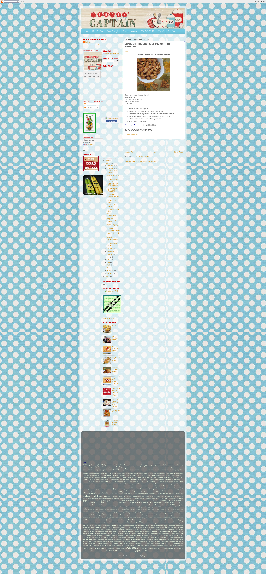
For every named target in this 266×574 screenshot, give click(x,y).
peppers (125, 521)
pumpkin (100, 527)
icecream (108, 507)
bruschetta (118, 473)
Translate (90, 144)
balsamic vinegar (167, 467)
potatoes (115, 525)
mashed (98, 513)
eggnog (103, 492)
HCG (100, 505)
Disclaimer (171, 31)
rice (96, 531)
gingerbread (98, 500)
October (110, 249)
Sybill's (140, 541)
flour (124, 496)
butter (136, 473)
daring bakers (141, 488)
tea (172, 541)
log (175, 509)
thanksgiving (100, 543)
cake (175, 473)
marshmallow (179, 511)
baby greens (121, 467)
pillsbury (180, 521)
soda (169, 535)
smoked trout (132, 535)
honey (174, 505)
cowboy (170, 484)
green (117, 502)
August (109, 254)
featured (127, 493)
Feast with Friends (116, 493)
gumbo (176, 502)
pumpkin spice (118, 527)
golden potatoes (140, 500)
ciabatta (85, 481)
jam (131, 507)
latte (111, 509)
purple (130, 527)
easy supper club (164, 490)
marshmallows (86, 513)
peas (91, 521)
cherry (151, 477)
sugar (161, 539)
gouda (168, 501)
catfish (181, 475)
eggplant (108, 491)
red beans (85, 529)
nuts (173, 515)
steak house (96, 539)
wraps (129, 551)
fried (115, 498)
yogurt (137, 551)
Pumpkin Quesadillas (111, 214)
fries (129, 498)
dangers (134, 488)
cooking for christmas (134, 484)
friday (112, 498)
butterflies (141, 473)
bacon (128, 467)
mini (84, 515)
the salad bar (107, 543)
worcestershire (104, 550)
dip (114, 490)
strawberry (136, 539)
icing (112, 507)
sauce (170, 531)
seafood (107, 533)
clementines (130, 482)
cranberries (86, 486)
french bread (98, 498)
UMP (116, 545)
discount (117, 490)
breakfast (85, 473)
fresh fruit (107, 498)
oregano (147, 517)
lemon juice (130, 509)
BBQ (117, 469)
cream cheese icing (109, 486)
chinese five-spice (117, 479)
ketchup (168, 507)
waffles (93, 548)
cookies (119, 484)
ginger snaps (91, 500)
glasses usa (116, 500)
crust (99, 488)
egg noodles (89, 492)
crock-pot (174, 486)
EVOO (156, 491)
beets (137, 469)
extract (166, 491)
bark (94, 469)
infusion (120, 507)
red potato (121, 529)
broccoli (93, 473)
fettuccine (158, 493)
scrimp (98, 533)
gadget (153, 498)
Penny (108, 521)
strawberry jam (144, 539)
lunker (90, 511)
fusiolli (149, 498)
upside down (121, 545)
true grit (99, 545)
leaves (117, 509)
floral (116, 496)
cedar (101, 477)
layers (113, 509)
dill (108, 490)
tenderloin (86, 543)
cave (90, 477)
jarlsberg (137, 507)
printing (181, 525)
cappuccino (129, 475)
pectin (100, 521)
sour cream (179, 535)
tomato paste (160, 543)
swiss (136, 541)
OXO (151, 517)
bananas (89, 469)
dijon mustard (102, 490)
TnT (143, 543)
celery (105, 477)
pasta (134, 519)
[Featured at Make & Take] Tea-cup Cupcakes (116, 392)
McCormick (117, 513)
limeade (157, 509)
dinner (111, 490)
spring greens (150, 537)
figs (162, 493)
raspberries (159, 527)
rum (141, 531)
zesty (153, 551)
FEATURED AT (147, 31)
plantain (141, 523)
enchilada (139, 492)
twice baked (112, 545)
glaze (121, 501)
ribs (93, 531)
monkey (120, 515)
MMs (104, 515)
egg (84, 492)
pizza (137, 523)
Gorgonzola (163, 501)
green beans (122, 502)
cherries (146, 477)
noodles (164, 515)
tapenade (159, 541)
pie (159, 521)
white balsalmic (153, 548)
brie (90, 473)
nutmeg (169, 515)
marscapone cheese (169, 511)
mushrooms (151, 515)
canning (116, 475)
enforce (145, 491)
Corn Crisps (115, 326)
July (108, 257)
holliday (163, 505)
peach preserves (155, 519)
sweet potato (106, 541)
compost (98, 484)
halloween (94, 505)
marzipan (93, 513)
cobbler (148, 481)
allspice (105, 465)
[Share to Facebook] (153, 125)
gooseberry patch (154, 500)
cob (145, 481)
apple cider (158, 465)
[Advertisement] (153, 145)
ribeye (90, 531)
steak (91, 539)
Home (85, 31)
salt (166, 531)
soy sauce (99, 537)
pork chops (90, 525)
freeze (89, 498)
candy (92, 475)
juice (151, 507)
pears (87, 521)
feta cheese (152, 493)
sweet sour (113, 541)
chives (127, 479)
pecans (96, 521)
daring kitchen (150, 488)
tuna (103, 545)
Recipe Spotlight (112, 31)
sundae (181, 539)
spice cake (124, 537)
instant (124, 507)
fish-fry (179, 493)
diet (97, 490)
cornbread (165, 484)
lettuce (149, 509)
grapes (103, 502)
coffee (181, 482)
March (109, 268)
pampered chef (167, 517)
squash (165, 537)
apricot (174, 465)
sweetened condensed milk (123, 541)
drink (142, 490)
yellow (133, 550)
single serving (87, 535)
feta (147, 493)
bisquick (166, 469)
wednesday (133, 548)
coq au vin (144, 484)
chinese (110, 479)
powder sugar (137, 525)
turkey (106, 545)
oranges (141, 517)
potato (109, 525)
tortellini (181, 543)
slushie (113, 535)
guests (163, 502)
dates (175, 488)
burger (131, 473)
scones (93, 533)
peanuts (180, 519)
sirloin (93, 535)
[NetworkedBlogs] (111, 118)
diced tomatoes (91, 490)
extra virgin (161, 491)
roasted (110, 531)
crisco (166, 486)
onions (115, 517)
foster (181, 496)
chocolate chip (141, 479)
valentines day (134, 545)
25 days (88, 465)
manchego (115, 511)
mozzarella (137, 515)
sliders (102, 535)
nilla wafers (158, 515)
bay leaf (114, 469)
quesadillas (136, 527)
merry (169, 513)
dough (125, 490)
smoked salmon (124, 535)
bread (155, 471)
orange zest (136, 517)
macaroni (104, 511)
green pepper (144, 502)
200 (84, 465)
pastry (138, 519)
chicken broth (173, 477)
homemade (168, 505)
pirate (125, 523)
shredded (175, 533)
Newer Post (130, 152)
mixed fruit (91, 515)
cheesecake (140, 477)
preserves (162, 525)
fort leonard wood (175, 496)
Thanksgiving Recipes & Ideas (113, 195)
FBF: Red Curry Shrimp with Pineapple (112, 190)
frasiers (85, 498)
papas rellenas (102, 519)
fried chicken (120, 498)
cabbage (159, 473)
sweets (133, 541)
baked (142, 467)
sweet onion (99, 541)
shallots (139, 533)
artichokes (86, 467)
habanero (180, 502)
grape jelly (98, 502)
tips (135, 543)
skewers (97, 535)
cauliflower (85, 477)
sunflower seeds (87, 541)
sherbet (147, 533)
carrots (153, 475)
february (132, 493)
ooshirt (119, 517)
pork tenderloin (98, 525)
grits (152, 502)
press (172, 525)
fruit (136, 498)
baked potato (148, 467)
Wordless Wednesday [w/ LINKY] (112, 179)
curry (119, 488)
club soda (140, 481)
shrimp (180, 533)
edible (181, 490)
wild (91, 550)
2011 (107, 276)
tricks (91, 545)
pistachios (129, 523)
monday (114, 515)
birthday (157, 469)
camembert (86, 475)
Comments (89, 107)
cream (91, 486)
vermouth (162, 545)
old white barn (94, 517)
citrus (118, 482)
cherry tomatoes (158, 477)
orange (123, 517)
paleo (161, 517)
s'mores (149, 531)
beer (135, 469)
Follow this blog (111, 121)
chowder (161, 479)
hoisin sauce (146, 505)
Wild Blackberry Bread (115, 338)
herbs (140, 505)
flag (182, 493)
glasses (111, 500)
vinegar (167, 545)
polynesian (158, 523)
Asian (103, 467)
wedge (118, 548)
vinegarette (173, 545)
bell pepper (144, 469)
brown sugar (104, 473)
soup (173, 535)
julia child (158, 507)
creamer (143, 486)
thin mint (113, 543)
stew (106, 539)
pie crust (163, 521)
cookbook (102, 484)
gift (182, 498)
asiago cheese (98, 466)
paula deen (143, 519)
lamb (96, 509)
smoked (118, 535)
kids (172, 507)
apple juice (164, 465)
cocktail (152, 482)
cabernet (164, 473)
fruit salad (145, 498)
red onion (108, 529)
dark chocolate (170, 488)
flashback (106, 496)
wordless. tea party (123, 550)
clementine (123, 482)
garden (157, 498)
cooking (125, 484)
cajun (171, 473)
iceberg (103, 507)
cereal (109, 477)
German (179, 498)
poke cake (152, 523)
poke (148, 523)
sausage (175, 531)
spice (119, 537)
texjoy (94, 543)
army (181, 465)
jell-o (143, 507)
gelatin (171, 498)
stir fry (122, 539)
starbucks (86, 539)
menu (160, 513)
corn (154, 484)
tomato (155, 543)
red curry (91, 529)
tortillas (85, 545)
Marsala (161, 511)
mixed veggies (98, 515)
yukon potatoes (144, 551)
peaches (162, 519)
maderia (110, 511)
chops (157, 479)
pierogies (173, 521)
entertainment (150, 491)
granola (93, 502)
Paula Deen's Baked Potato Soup (116, 380)
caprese (135, 475)
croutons (180, 486)
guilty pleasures (169, 502)
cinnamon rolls (112, 481)
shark (143, 533)
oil (90, 517)
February (110, 270)
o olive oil (177, 515)
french (93, 498)
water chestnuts (105, 548)
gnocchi (125, 501)
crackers (177, 484)
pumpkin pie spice (108, 527)
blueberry (143, 471)
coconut (161, 482)
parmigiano (121, 519)
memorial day (154, 513)
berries (150, 469)
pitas (134, 523)
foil (130, 496)
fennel (136, 493)
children (98, 479)
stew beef (110, 539)
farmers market (87, 493)
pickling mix (155, 521)
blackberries (98, 471)
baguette (138, 466)
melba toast (145, 513)
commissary (92, 484)
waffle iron (88, 548)
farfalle (181, 492)
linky (168, 509)
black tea (92, 471)
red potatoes (130, 529)
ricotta (99, 531)
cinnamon (104, 482)
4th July (96, 465)
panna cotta (95, 519)
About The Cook (97, 31)
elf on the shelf (132, 492)
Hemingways (121, 505)
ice (94, 507)
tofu (152, 543)
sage (153, 531)
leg (120, 509)
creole (154, 486)
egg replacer (97, 491)
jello (146, 507)
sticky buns (117, 539)
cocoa (156, 481)
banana (176, 467)
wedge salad (124, 548)
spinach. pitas (139, 537)
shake (135, 533)
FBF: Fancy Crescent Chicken (113, 229)
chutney (180, 479)
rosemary (130, 531)
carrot (148, 475)
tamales (151, 541)
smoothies (146, 535)
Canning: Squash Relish (115, 422)
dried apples (136, 490)
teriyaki (91, 543)
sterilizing (102, 539)
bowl (152, 471)
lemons (145, 509)
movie (132, 515)
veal (145, 545)
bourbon (148, 471)
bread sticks (171, 471)
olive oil (101, 517)
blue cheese (127, 471)
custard (130, 488)
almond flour (120, 465)
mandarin (120, 511)
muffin (142, 515)
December (110, 165)
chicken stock (91, 479)
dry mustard (147, 490)
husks (91, 507)
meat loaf (133, 513)
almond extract (112, 465)
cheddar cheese (126, 477)
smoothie (140, 535)
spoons (145, 537)
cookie (108, 484)
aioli (102, 465)
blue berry (120, 471)
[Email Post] (143, 125)
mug (145, 515)
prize (84, 527)
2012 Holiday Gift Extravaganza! (112, 184)
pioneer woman (119, 523)
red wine (137, 529)
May (108, 262)
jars (140, 507)
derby (181, 488)
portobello (105, 525)
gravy (106, 502)
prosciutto (89, 527)
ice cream (98, 507)
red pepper (115, 529)
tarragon (168, 541)
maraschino (143, 511)
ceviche (113, 477)
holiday (151, 505)
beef (124, 469)
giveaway (104, 501)
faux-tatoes (101, 493)
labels (92, 509)
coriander (150, 484)
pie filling (168, 521)
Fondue (143, 496)
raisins (150, 527)
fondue (139, 496)
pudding (94, 527)
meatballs (139, 513)
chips (124, 479)
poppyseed (180, 523)
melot (149, 513)
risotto (102, 531)
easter (158, 490)
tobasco (149, 543)
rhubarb (85, 531)
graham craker (87, 502)
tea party (175, 541)
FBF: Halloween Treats (112, 244)
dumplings (153, 490)
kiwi (174, 507)
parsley (126, 519)
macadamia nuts (97, 511)
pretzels (176, 525)
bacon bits (132, 466)
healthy (104, 505)
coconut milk (168, 482)
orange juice (128, 517)
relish (166, 529)
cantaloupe (123, 475)
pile (177, 521)
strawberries (128, 539)
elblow (111, 491)
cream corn (118, 486)
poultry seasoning (123, 525)
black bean (172, 469)
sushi (94, 541)
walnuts (97, 548)
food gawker (157, 496)
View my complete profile (91, 45)
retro (177, 529)
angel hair (140, 465)
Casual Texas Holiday (173, 475)
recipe (175, 527)
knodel (177, 507)
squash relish (171, 537)
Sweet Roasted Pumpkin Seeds (112, 225)
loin (178, 509)
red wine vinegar (145, 529)
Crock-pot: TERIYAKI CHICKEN (115, 369)
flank (84, 496)
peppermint (119, 521)
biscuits (162, 469)
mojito (110, 515)
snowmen (158, 535)
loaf (173, 509)
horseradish (86, 507)
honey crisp (180, 505)
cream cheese (98, 486)
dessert (85, 490)
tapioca (164, 541)
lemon (124, 509)
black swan (86, 471)
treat (88, 545)
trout (95, 545)
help (117, 505)
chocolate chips (149, 479)
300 (92, 465)
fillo (174, 493)
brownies (112, 473)
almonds (126, 465)
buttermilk (146, 473)
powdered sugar (146, 525)
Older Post (178, 152)
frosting (132, 498)
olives (106, 517)
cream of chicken (126, 486)
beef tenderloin (129, 469)
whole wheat (86, 551)
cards (145, 475)
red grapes (97, 529)
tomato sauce (168, 543)
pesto (132, 521)
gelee (174, 498)
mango (126, 511)
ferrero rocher (142, 493)
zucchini (157, 551)
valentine (127, 545)
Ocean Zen (86, 517)
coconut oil (175, 482)
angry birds (147, 465)
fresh (103, 498)
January (110, 273)
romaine (124, 531)
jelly (148, 507)
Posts (88, 104)
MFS (172, 513)
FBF (110, 493)
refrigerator (152, 529)
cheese (133, 477)
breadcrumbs (179, 471)
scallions (180, 531)
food (153, 496)
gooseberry (147, 500)
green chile (129, 502)
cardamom (140, 475)
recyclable (180, 527)
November (110, 168)
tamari (154, 541)
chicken (166, 477)
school (89, 533)
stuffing (156, 539)
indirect (116, 507)
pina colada (91, 523)
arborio (178, 465)
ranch (153, 527)
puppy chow (125, 527)
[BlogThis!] (149, 125)
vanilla (140, 545)
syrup (143, 541)
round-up (137, 531)
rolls (120, 531)
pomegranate (164, 523)
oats (181, 515)
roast (106, 531)
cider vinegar (91, 482)
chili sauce (105, 479)
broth (97, 473)
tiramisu (139, 543)
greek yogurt (112, 502)
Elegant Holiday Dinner (120, 492)
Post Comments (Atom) (141, 156)
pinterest (108, 523)
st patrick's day (179, 537)
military (178, 513)
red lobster (103, 529)
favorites (106, 493)
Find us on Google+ (109, 318)
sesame (131, 533)
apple (152, 465)
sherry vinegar (157, 533)
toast (145, 543)
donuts (121, 490)
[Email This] (147, 125)
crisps (169, 486)
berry (153, 469)
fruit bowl (139, 498)
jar (133, 507)
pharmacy (137, 521)
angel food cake (134, 465)
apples (169, 465)
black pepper (179, 469)
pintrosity (113, 523)
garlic (162, 498)
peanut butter (169, 519)
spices (129, 537)
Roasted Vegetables (113, 175)
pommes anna (172, 523)
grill (150, 502)
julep (154, 507)
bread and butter (163, 471)
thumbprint (119, 543)
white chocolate (162, 548)
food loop (163, 496)
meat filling (127, 513)
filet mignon (166, 493)
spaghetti (105, 537)
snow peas (152, 535)
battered (109, 469)
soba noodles (164, 535)
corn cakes (159, 484)
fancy (177, 492)
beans (120, 469)
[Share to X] (151, 125)
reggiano (158, 529)
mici (175, 513)
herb (126, 505)
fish (176, 493)
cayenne (94, 477)
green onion (136, 502)
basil (97, 469)
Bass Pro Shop (103, 469)
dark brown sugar (161, 488)
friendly (126, 498)
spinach (133, 537)
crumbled (85, 488)
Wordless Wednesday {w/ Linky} (112, 239)
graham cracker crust (177, 501)
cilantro (98, 482)
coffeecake (86, 484)
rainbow (145, 527)
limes (161, 509)
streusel (151, 539)
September (111, 251)
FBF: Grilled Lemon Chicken (113, 210)
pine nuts (96, 523)
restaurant (172, 529)
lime (153, 509)
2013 (107, 160)
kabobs (162, 507)
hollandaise (157, 505)
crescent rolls (160, 486)
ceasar (98, 477)
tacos (147, 541)
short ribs (164, 533)
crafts (181, 484)
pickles (149, 521)
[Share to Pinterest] (155, 125)
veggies (148, 545)
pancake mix (175, 517)
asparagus (108, 467)
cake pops (180, 473)
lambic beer (102, 509)
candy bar (97, 475)
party (130, 519)
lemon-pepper (138, 509)
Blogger (144, 556)
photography (143, 521)
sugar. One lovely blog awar (170, 539)
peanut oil (175, 519)
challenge (118, 477)
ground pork (157, 502)
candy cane (103, 475)
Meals (122, 513)
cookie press (113, 484)
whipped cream (144, 548)
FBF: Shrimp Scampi (116, 411)
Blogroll (160, 31)
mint (86, 515)
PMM (145, 523)
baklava (154, 467)
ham (98, 505)
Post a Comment (132, 134)
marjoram (149, 511)
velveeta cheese (155, 545)
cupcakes (115, 488)
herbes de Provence (133, 505)
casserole (164, 475)
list (171, 509)
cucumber (104, 488)
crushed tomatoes (93, 488)
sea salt (102, 533)
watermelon (113, 548)
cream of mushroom (136, 486)
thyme (125, 543)
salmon (162, 531)
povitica (130, 525)
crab (173, 484)
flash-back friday (94, 496)
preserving (168, 525)
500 (99, 465)
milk (181, 513)
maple (129, 511)
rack (141, 527)
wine (94, 551)
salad (157, 531)
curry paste (124, 488)
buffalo (127, 473)
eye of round (172, 491)
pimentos (85, 523)
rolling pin (116, 531)
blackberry (105, 471)
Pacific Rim (156, 517)
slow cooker (107, 535)
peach (149, 519)
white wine (170, 548)
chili (101, 479)
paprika (108, 519)
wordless (112, 550)
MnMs (107, 515)
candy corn (110, 475)
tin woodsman (130, 543)
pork (84, 525)
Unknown (88, 42)
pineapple (102, 523)
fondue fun (148, 496)
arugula (91, 467)
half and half (86, 505)
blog (116, 471)
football (168, 496)
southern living (87, 537)
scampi (85, 533)
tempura (181, 541)
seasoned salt (114, 533)
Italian (128, 507)
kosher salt (87, 509)
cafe (168, 473)
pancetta (88, 519)
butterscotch (153, 473)
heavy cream (111, 505)
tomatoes (176, 543)
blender (112, 471)
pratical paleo (155, 525)
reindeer (163, 529)
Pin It (126, 51)
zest (150, 550)
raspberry (165, 527)
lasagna (107, 509)
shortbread (170, 533)
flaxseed (112, 496)
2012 (107, 163)
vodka (178, 545)
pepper (112, 521)
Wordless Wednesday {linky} (111, 200)
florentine (120, 496)
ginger (85, 501)
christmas (167, 479)
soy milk (94, 537)
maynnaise (103, 513)
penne (104, 521)
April (108, 265)
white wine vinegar (178, 548)
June (109, 259)
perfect (129, 521)
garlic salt (167, 498)
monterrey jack (126, 515)
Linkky (165, 509)
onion (110, 517)
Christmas (174, 479)
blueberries (136, 471)
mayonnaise (110, 513)
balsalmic (159, 466)
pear (84, 521)
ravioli (171, 527)
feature (123, 493)
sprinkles (157, 537)
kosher (181, 507)
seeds (126, 533)
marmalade (155, 511)
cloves (136, 482)
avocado (115, 467)
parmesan (114, 519)
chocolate (133, 479)
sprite (161, 537)
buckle (123, 473)
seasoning (121, 533)
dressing (130, 490)
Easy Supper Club (174, 490)
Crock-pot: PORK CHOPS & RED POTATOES (115, 403)
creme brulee (149, 486)
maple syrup (136, 511)
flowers (128, 496)
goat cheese (131, 501)
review (181, 529)
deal (179, 488)
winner (98, 551)
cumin (109, 488)
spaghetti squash (113, 537)
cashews (158, 475)
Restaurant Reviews (129, 31)
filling (171, 493)
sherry (151, 533)
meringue (164, 513)
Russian (144, 531)
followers (134, 496)
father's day (94, 493)
